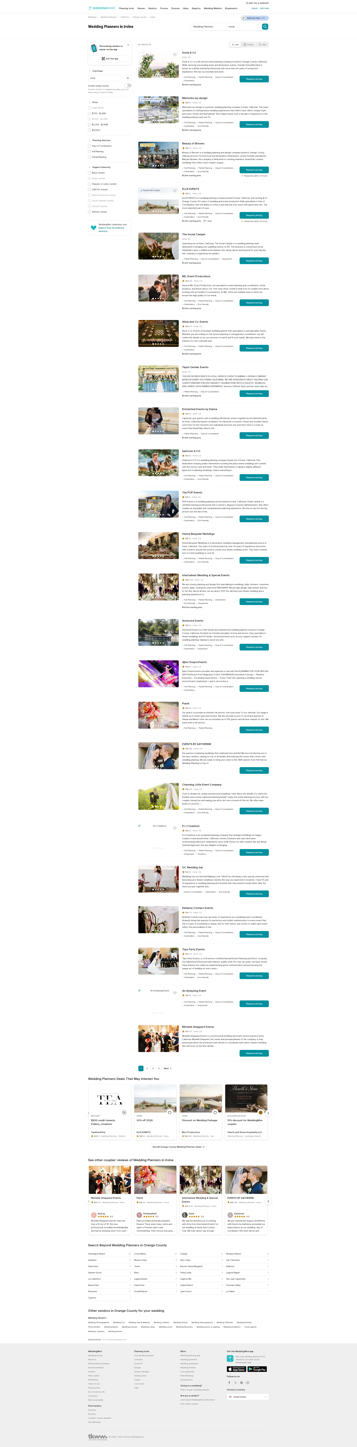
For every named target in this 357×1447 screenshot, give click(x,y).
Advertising (93, 1380)
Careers (91, 1371)
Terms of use (94, 1384)
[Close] (128, 45)
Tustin (137, 1266)
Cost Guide (139, 1384)
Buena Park (93, 1285)
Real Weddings (187, 1376)
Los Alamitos (94, 1279)
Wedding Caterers (162, 1322)
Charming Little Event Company (202, 784)
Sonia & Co (189, 52)
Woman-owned (99, 211)
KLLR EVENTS (190, 189)
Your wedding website (144, 1355)
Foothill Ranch (140, 1291)
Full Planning (97, 151)
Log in (255, 8)
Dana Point (139, 1285)
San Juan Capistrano (236, 1279)
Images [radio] (250, 44)
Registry (196, 8)
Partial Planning (99, 157)
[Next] (268, 1113)
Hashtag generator (188, 1359)
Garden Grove (95, 1272)
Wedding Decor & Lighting (208, 1327)
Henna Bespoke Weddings (198, 534)
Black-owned (98, 172)
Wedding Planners (109, 17)
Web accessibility (95, 1400)
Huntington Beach (96, 1253)
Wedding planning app (190, 1355)
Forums (164, 8)
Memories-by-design (195, 98)
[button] (128, 78)
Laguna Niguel (233, 1272)
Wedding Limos (165, 1327)
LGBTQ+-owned (100, 189)
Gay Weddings (94, 1422)
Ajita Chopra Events (194, 662)
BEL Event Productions (196, 276)
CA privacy (92, 1396)
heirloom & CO (191, 451)
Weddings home (95, 1355)
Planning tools (126, 8)
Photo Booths (94, 1327)
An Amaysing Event (194, 990)
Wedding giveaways (189, 1363)
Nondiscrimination (96, 1367)
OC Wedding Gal (192, 867)
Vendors (152, 8)
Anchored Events (192, 620)
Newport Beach (233, 1253)
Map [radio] (264, 44)
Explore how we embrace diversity (111, 229)
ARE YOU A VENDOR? (258, 3)
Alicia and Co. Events (195, 321)
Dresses (175, 8)
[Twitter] (235, 1382)
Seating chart (140, 1376)
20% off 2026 (145, 1120)
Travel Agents (250, 1327)
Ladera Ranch (186, 1285)
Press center (93, 1376)
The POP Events (192, 492)
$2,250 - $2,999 (100, 124)
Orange (183, 1253)
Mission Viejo (140, 1260)
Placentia (92, 1291)
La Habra (230, 1291)
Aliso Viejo (185, 1260)
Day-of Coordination (102, 146)
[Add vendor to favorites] (175, 55)
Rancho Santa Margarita (191, 1266)
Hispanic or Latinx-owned (104, 184)
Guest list (138, 1363)
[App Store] (236, 1371)
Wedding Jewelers (96, 1331)
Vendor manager (141, 1371)
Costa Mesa (140, 1253)
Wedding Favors (115, 1331)
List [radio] (237, 44)
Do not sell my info (96, 1392)
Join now (264, 8)
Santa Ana (93, 1266)
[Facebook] (229, 1382)
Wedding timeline (188, 1367)
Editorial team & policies (98, 1363)
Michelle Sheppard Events (198, 1027)
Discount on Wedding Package (199, 1120)
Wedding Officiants (225, 1322)
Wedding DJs (119, 1322)
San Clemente (233, 1260)
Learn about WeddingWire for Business (197, 1400)
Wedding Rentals (244, 1322)
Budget (137, 1367)
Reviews (92, 1414)
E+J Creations (191, 826)
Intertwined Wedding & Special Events (206, 575)
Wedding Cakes (148, 1327)
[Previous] (89, 1113)
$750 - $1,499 (99, 113)
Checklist (138, 1359)
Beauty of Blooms (193, 143)
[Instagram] (247, 1382)
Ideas (186, 8)
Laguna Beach (140, 1279)
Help (136, 1388)
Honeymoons (186, 1380)
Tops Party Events (193, 949)
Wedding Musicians (184, 1327)
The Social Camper (194, 234)
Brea (136, 1272)
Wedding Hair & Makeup (139, 1322)
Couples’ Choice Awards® (99, 1418)
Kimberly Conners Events (197, 908)
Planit (185, 703)
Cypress (92, 1297)
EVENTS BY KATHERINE (196, 744)
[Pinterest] (241, 1382)
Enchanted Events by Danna (199, 409)
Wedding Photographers (98, 1322)
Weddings (92, 17)
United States (239, 1397)
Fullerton (230, 1266)
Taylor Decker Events (195, 367)
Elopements (231, 8)
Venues (141, 8)
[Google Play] (257, 1371)
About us (92, 1359)
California (124, 17)
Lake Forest (186, 1291)
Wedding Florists (180, 1322)
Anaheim (92, 1260)
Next (166, 1068)
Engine (137, 1380)
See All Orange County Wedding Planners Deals (177, 1147)
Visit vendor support (189, 1404)
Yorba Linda (185, 1272)
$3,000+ (96, 130)
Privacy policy (94, 1388)
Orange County (140, 17)
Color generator (187, 1371)
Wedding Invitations (232, 1327)
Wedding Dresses (129, 1327)
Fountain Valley (233, 1285)
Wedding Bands (111, 1327)
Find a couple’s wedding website (194, 1390)
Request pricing (254, 79)
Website (213, 8)
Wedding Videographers (202, 1322)
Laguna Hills (185, 1279)
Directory (92, 1410)
